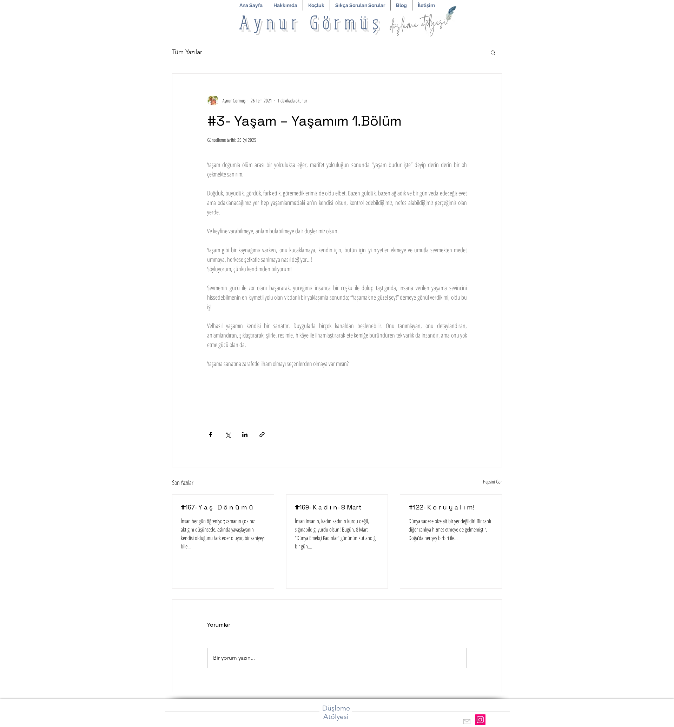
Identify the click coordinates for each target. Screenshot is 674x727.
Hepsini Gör (492, 481)
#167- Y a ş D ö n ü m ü (217, 507)
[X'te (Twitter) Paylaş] (227, 434)
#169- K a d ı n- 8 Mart (328, 507)
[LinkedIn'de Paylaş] (245, 434)
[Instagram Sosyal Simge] (480, 719)
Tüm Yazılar (187, 52)
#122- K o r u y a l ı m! (441, 507)
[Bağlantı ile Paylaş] (262, 434)
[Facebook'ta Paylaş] (210, 434)
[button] (316, 5)
